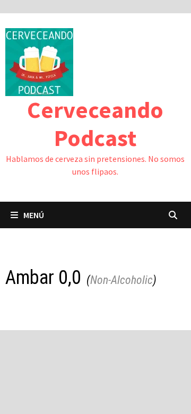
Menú (33, 215)
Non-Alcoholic (121, 280)
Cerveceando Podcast (95, 123)
